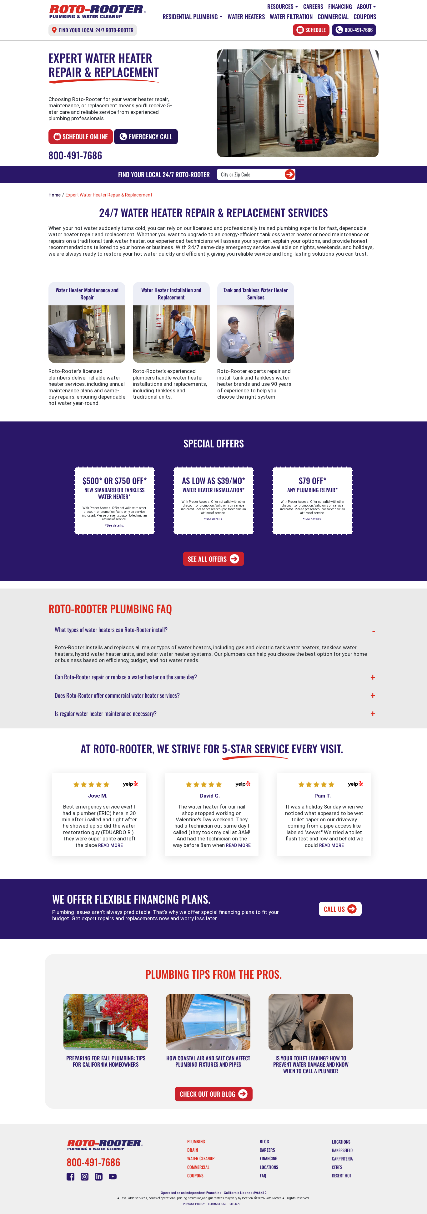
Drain (192, 1150)
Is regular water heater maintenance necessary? (106, 713)
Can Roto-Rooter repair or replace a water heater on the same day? (126, 676)
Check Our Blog (207, 1094)
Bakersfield (342, 1150)
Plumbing (196, 1141)
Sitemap (235, 1204)
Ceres (337, 1167)
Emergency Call (151, 136)
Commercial (333, 16)
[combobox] (256, 174)
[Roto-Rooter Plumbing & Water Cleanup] (97, 11)
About (364, 6)
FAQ (263, 1175)
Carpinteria (342, 1158)
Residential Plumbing (190, 16)
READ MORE (110, 845)
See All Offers (207, 559)
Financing (340, 6)
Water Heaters (246, 16)
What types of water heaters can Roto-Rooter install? (111, 629)
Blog (264, 1141)
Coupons (365, 16)
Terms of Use (217, 1204)
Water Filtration (291, 16)
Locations (269, 1167)
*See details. (114, 525)
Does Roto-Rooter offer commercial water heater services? (117, 695)
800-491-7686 (359, 29)
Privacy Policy (194, 1204)
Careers (313, 6)
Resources (280, 6)
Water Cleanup (200, 1158)
